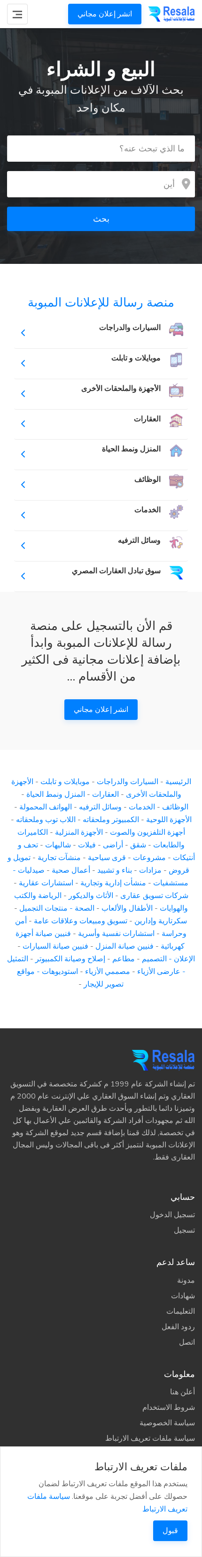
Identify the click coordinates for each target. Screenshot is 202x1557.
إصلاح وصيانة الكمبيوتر (70, 959)
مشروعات (149, 858)
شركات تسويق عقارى (154, 896)
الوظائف (175, 807)
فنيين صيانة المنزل (124, 946)
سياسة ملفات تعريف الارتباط (150, 1438)
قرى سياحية (107, 858)
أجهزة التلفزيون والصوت (147, 832)
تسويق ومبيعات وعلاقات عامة (80, 921)
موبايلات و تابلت (65, 782)
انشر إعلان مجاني (105, 14)
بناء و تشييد (114, 870)
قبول (170, 1531)
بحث (101, 219)
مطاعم (123, 959)
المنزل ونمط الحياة (55, 794)
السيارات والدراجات (127, 782)
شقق (138, 845)
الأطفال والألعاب (127, 908)
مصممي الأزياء (107, 971)
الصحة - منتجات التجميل (56, 908)
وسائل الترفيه (100, 807)
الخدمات (142, 807)
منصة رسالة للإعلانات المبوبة (101, 302)
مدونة (186, 1280)
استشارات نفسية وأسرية (116, 933)
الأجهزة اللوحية (169, 820)
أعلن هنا (182, 1392)
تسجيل (184, 1230)
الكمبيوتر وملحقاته (111, 820)
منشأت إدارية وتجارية (113, 883)
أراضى (113, 845)
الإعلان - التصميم (168, 959)
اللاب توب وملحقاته (46, 820)
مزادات (150, 870)
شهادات (183, 1296)
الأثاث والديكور (91, 896)
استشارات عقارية (46, 883)
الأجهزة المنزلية (79, 832)
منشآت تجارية (59, 858)
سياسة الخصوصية (167, 1423)
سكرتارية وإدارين (160, 921)
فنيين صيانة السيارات (55, 946)
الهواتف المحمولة (45, 807)
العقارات (105, 794)
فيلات (87, 845)
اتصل (187, 1342)
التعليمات (180, 1311)
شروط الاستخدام (168, 1407)
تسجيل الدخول (172, 1215)
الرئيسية (178, 782)
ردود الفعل (178, 1327)
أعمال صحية (71, 870)
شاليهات (58, 845)
